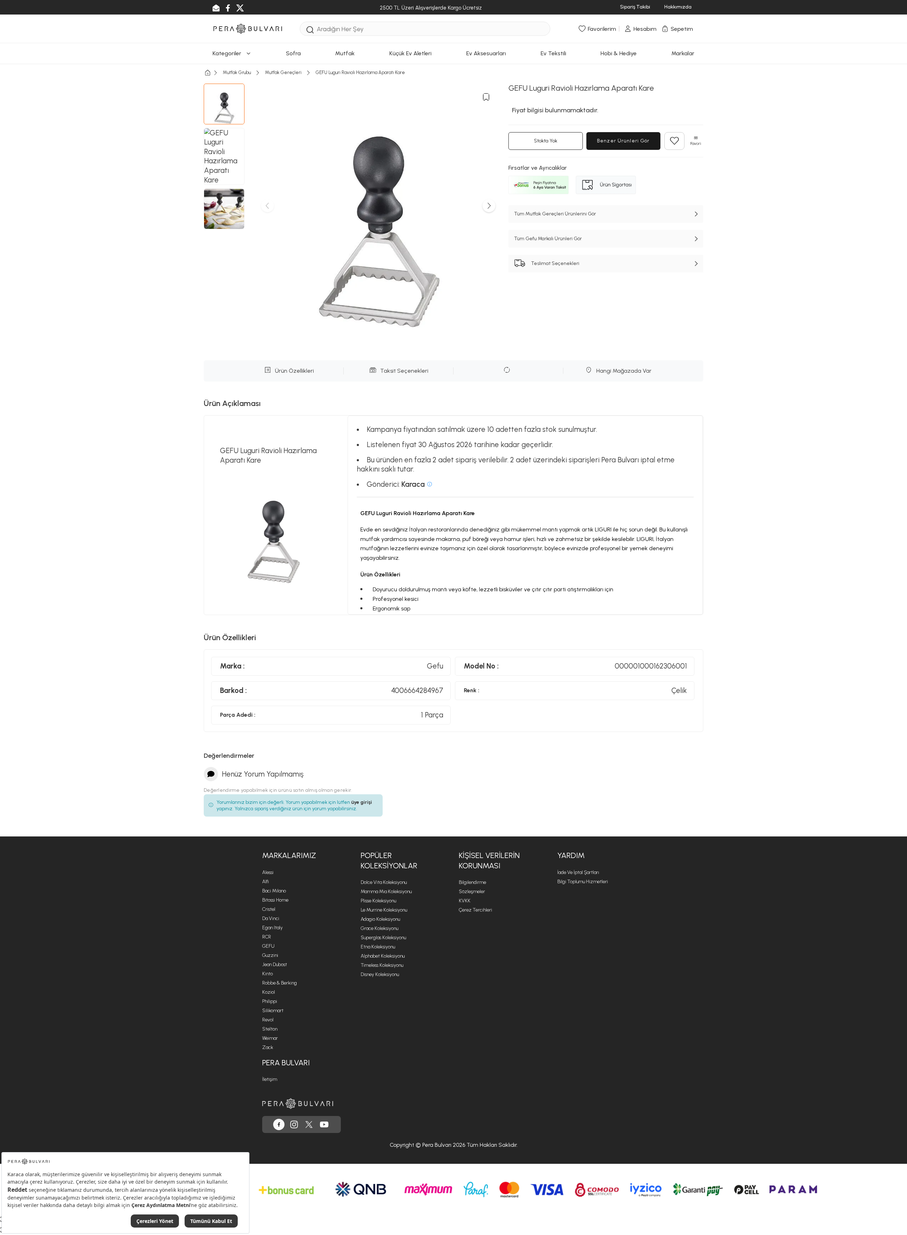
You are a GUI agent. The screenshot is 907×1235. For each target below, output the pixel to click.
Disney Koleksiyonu (380, 974)
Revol (268, 1020)
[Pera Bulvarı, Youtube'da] (324, 1124)
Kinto (267, 974)
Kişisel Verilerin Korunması (489, 860)
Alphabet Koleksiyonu (383, 956)
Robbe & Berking (279, 983)
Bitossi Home (275, 900)
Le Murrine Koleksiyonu (384, 910)
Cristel (268, 909)
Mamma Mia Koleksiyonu (386, 892)
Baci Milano (274, 891)
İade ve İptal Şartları (578, 872)
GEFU (268, 946)
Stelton (269, 1029)
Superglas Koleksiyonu (383, 938)
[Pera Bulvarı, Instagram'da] (294, 1124)
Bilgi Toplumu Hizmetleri (582, 882)
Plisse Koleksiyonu (378, 901)
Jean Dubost (274, 965)
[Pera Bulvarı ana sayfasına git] (297, 1103)
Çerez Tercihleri (475, 910)
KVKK (465, 901)
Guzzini (270, 955)
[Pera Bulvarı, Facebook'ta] (279, 1124)
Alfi (265, 882)
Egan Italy (272, 928)
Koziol (268, 992)
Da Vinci (270, 918)
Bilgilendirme (472, 882)
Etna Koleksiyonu (378, 947)
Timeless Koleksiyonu (382, 965)
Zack (267, 1047)
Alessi (268, 872)
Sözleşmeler (472, 892)
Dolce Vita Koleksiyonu (384, 882)
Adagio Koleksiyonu (380, 919)
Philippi (269, 1001)
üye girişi (361, 802)
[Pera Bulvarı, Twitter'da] (309, 1124)
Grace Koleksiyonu (379, 928)
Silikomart (272, 1011)
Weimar (270, 1038)
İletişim (269, 1079)
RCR (266, 937)
